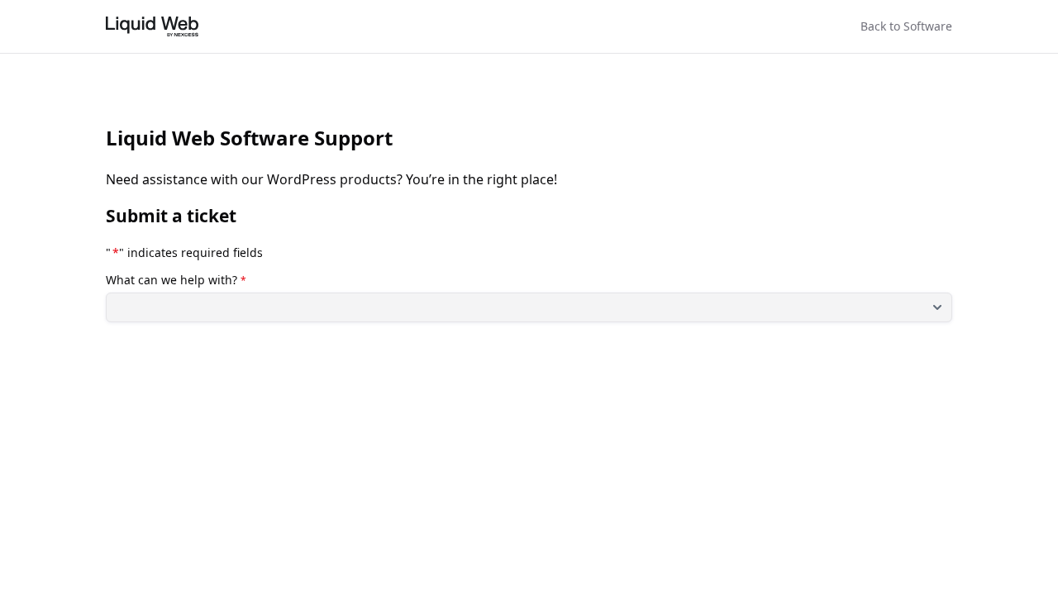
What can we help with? (176, 280)
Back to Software (906, 26)
